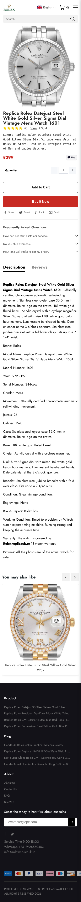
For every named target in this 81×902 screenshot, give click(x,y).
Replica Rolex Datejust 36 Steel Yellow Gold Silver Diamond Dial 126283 (36, 707)
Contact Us (10, 789)
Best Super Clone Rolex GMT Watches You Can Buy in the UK (37, 758)
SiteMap (9, 802)
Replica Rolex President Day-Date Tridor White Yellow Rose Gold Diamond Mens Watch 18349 (37, 714)
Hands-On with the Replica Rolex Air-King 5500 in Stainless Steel (37, 764)
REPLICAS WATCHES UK (57, 889)
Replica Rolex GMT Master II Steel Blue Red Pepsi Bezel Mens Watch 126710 (37, 720)
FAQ (7, 795)
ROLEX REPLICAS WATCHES (22, 889)
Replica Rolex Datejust (39, 354)
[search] (72, 19)
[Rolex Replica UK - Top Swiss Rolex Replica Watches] (9, 7)
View (34, 128)
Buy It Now (40, 201)
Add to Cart (41, 187)
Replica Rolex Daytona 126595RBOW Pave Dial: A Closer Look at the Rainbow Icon (37, 752)
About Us (9, 783)
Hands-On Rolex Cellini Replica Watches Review (33, 745)
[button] (66, 577)
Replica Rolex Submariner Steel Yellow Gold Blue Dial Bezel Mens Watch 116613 (37, 726)
